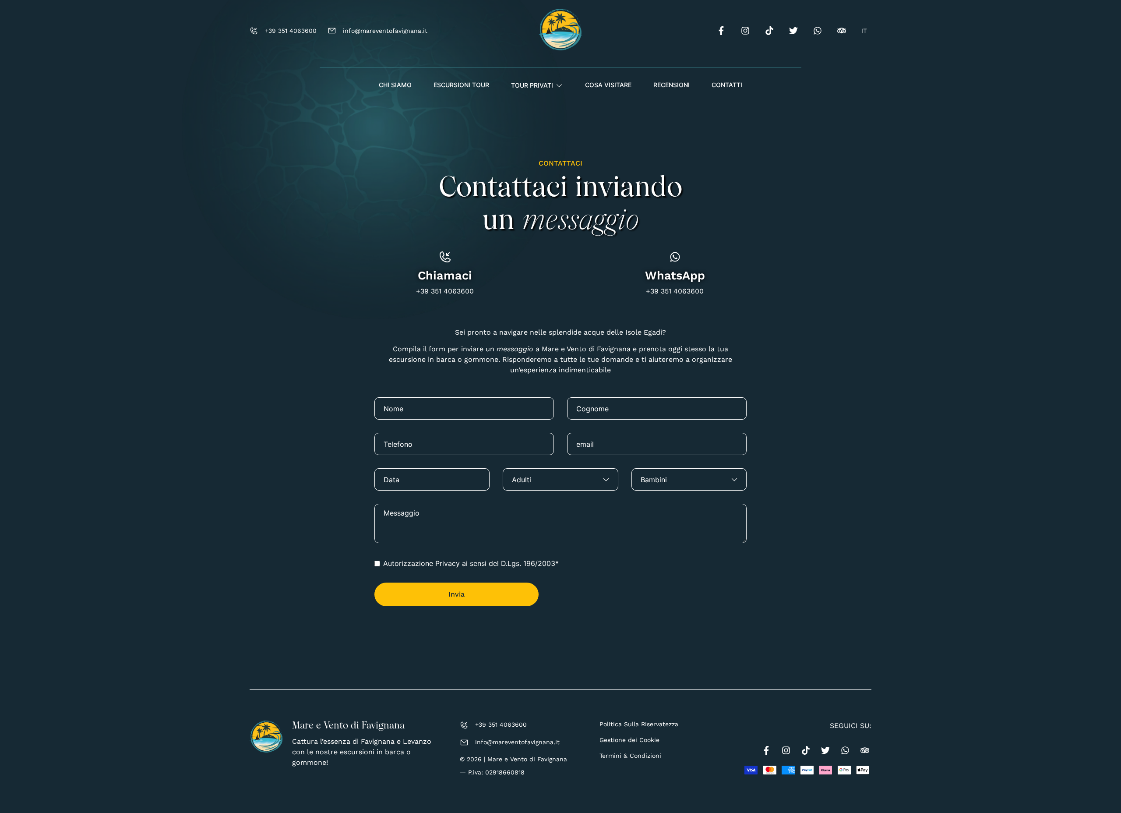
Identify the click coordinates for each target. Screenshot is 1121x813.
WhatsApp (675, 276)
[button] (537, 85)
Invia (456, 594)
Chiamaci (445, 276)
